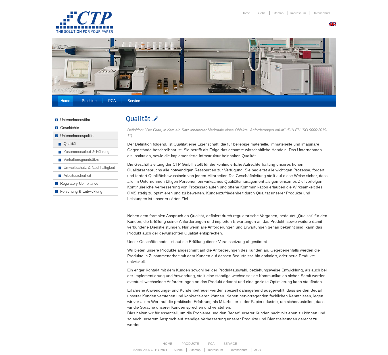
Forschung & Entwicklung (81, 191)
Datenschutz (321, 13)
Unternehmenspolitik (77, 136)
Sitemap (278, 13)
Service (134, 101)
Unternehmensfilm (75, 120)
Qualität (70, 144)
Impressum (298, 13)
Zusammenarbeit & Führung (86, 152)
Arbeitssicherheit (77, 175)
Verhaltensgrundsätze (81, 159)
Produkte (89, 101)
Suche (261, 13)
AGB (257, 350)
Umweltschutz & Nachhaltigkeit (89, 167)
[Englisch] (332, 24)
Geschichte (69, 128)
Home (246, 13)
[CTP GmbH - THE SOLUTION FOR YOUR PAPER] (84, 31)
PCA (112, 101)
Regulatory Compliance (79, 183)
